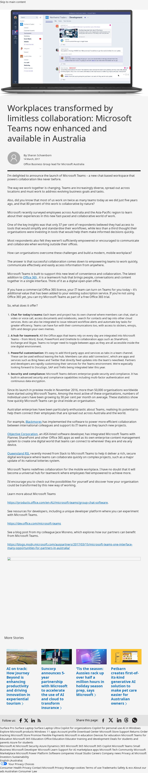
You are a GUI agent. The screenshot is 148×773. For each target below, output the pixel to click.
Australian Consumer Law (21, 771)
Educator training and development (87, 739)
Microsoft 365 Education (28, 739)
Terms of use (93, 767)
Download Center (88, 731)
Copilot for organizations (75, 728)
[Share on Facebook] (103, 720)
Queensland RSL (18, 453)
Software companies (61, 753)
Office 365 (30, 277)
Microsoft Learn (48, 749)
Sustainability (20, 757)
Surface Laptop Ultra (47, 728)
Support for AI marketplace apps (78, 749)
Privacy (59, 767)
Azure (43, 746)
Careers (96, 753)
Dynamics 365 (56, 746)
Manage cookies (75, 767)
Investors (6, 757)
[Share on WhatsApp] (135, 720)
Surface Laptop (24, 728)
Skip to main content (13, 2)
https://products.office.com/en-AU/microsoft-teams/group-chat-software (57, 503)
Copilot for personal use (107, 728)
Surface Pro (7, 728)
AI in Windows (132, 728)
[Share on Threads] (127, 720)
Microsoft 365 (74, 746)
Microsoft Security (27, 746)
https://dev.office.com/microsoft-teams (34, 523)
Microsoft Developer (24, 749)
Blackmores (34, 422)
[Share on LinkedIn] (119, 720)
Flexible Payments (53, 735)
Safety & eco (125, 767)
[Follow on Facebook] (21, 720)
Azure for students (21, 742)
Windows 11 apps (45, 731)
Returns (135, 731)
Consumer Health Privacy (15, 767)
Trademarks (109, 767)
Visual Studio (83, 753)
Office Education (54, 739)
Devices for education (107, 735)
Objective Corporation (22, 434)
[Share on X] (111, 720)
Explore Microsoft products (17, 731)
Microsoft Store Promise (26, 735)
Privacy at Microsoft (134, 753)
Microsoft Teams (122, 746)
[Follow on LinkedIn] (33, 720)
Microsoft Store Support (114, 731)
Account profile (66, 731)
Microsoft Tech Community (116, 749)
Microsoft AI (7, 746)
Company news (111, 753)
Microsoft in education (79, 735)
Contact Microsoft (43, 767)
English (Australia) (11, 760)
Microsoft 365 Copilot (97, 746)
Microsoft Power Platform (32, 753)
